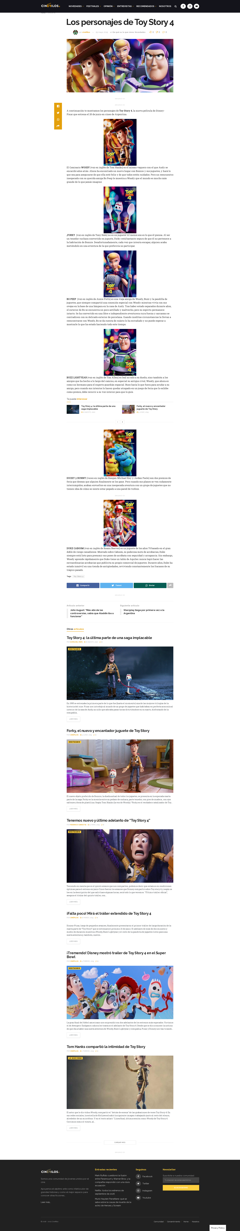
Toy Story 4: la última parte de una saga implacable (109, 638)
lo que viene (128, 32)
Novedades (75, 6)
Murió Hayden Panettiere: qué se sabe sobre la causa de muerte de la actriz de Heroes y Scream (113, 1202)
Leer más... (46, 1202)
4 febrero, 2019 (87, 961)
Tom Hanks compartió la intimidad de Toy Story (106, 1047)
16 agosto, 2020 (88, 412)
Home (43, 13)
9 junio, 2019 (143, 412)
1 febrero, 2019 (87, 1051)
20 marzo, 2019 (87, 918)
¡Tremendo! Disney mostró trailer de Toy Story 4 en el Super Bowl (116, 955)
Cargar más (119, 1142)
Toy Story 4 (78, 576)
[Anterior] (117, 422)
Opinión (108, 6)
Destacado (74, 649)
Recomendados (145, 6)
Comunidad (159, 1222)
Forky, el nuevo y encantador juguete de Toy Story (108, 731)
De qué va (51, 13)
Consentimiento (173, 1222)
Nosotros (165, 6)
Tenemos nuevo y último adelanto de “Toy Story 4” (108, 820)
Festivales (92, 6)
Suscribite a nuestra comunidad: (178, 1175)
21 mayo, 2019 (94, 825)
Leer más (73, 719)
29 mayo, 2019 (102, 32)
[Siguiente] (122, 422)
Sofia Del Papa (76, 642)
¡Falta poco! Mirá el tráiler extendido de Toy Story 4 (109, 913)
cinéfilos (86, 32)
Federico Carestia (78, 825)
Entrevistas (124, 6)
